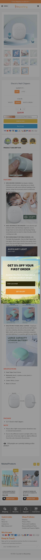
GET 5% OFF (20, 291)
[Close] (37, 258)
